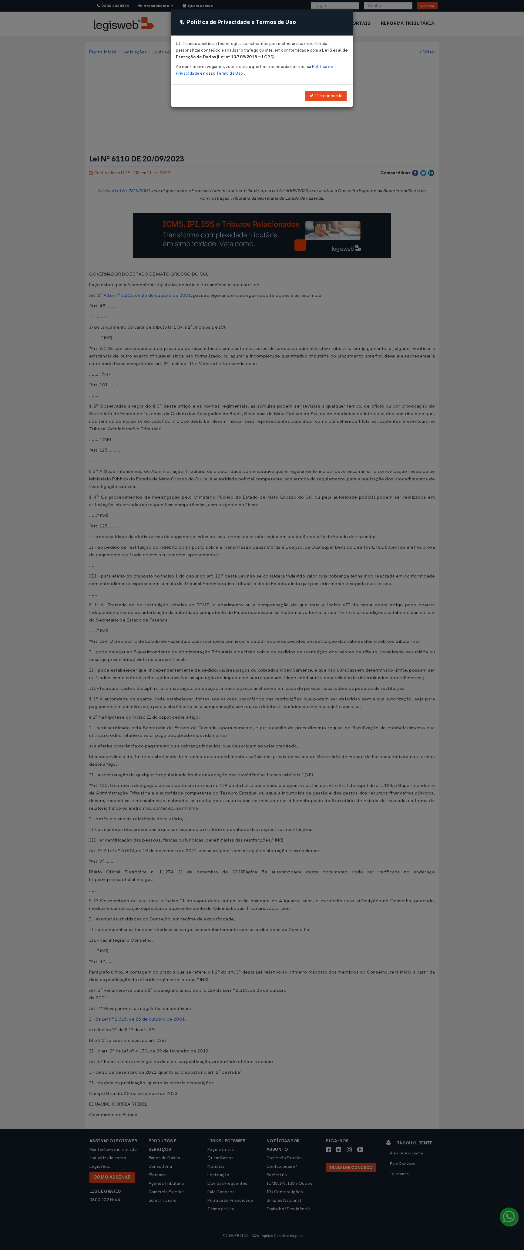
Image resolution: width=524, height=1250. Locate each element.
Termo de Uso (230, 73)
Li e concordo (328, 96)
